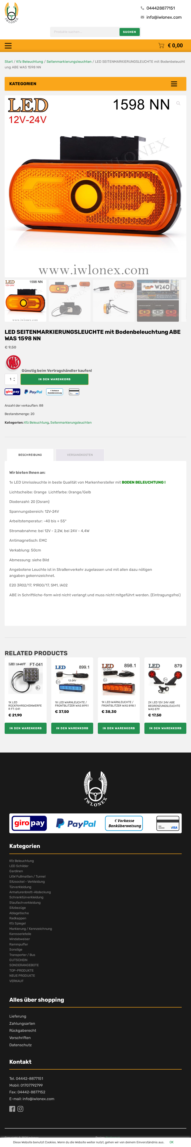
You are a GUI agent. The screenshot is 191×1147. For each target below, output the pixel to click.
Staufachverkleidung (25, 903)
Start (9, 61)
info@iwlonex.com (164, 17)
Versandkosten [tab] (80, 455)
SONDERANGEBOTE (24, 965)
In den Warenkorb (54, 379)
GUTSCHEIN (18, 960)
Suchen (129, 32)
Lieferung (17, 1016)
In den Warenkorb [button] (26, 728)
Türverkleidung (20, 887)
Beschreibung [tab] (30, 455)
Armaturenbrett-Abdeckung (30, 892)
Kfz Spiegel (17, 923)
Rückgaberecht (22, 1030)
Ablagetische (19, 913)
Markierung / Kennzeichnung (30, 929)
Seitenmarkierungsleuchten (69, 61)
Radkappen (17, 918)
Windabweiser (19, 939)
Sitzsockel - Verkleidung (27, 882)
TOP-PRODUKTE (21, 971)
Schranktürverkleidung (26, 897)
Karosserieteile (20, 934)
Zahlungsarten (22, 1023)
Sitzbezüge (17, 908)
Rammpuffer (18, 944)
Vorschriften (20, 1037)
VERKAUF (16, 981)
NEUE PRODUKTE (22, 976)
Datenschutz (20, 1045)
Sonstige (15, 950)
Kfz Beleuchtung (29, 61)
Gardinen (16, 871)
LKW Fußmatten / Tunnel (27, 877)
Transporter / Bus (22, 955)
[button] (178, 103)
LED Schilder (18, 866)
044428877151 (161, 8)
